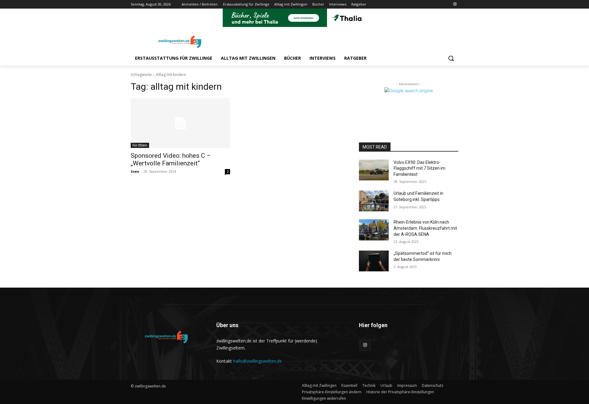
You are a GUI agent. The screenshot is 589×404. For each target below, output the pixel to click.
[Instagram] (454, 4)
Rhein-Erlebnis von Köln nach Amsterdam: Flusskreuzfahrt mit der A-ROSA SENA (425, 228)
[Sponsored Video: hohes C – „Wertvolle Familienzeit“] (180, 123)
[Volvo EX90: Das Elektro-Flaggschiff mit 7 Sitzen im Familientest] (374, 170)
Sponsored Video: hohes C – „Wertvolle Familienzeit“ (171, 159)
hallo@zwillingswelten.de (257, 361)
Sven (135, 171)
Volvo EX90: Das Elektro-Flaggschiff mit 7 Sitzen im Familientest (419, 168)
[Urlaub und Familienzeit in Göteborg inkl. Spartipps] (374, 201)
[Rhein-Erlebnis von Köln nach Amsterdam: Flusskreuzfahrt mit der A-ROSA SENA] (374, 229)
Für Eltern (140, 145)
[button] (451, 58)
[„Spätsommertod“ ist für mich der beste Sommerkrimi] (374, 261)
